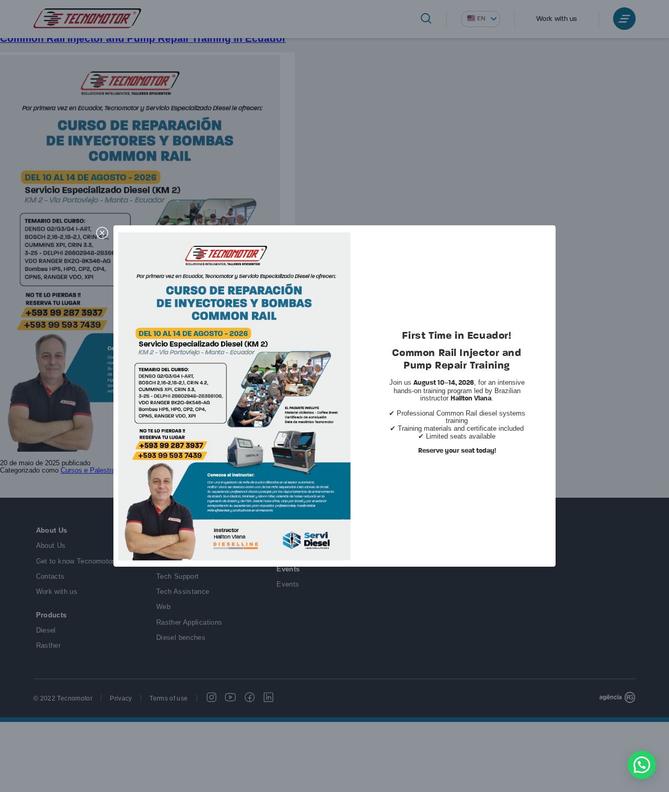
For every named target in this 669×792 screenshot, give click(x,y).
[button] (642, 765)
